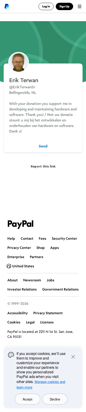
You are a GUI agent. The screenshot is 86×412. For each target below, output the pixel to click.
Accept (27, 399)
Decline (55, 399)
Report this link (43, 166)
